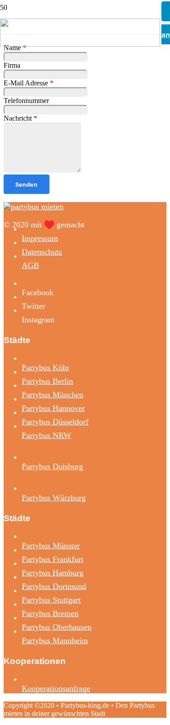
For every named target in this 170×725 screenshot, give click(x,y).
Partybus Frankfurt (52, 559)
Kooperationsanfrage (56, 688)
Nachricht (20, 118)
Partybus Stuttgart (51, 599)
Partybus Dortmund (54, 586)
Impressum (40, 238)
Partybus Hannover (53, 408)
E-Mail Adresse (28, 83)
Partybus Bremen (50, 613)
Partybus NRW (46, 435)
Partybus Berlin (47, 381)
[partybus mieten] (80, 44)
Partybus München (52, 394)
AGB (30, 265)
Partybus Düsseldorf (55, 421)
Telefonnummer (26, 100)
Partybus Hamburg (52, 572)
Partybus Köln (45, 367)
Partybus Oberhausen (57, 626)
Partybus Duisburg (52, 466)
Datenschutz (42, 251)
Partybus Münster (51, 545)
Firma (12, 65)
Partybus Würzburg (54, 497)
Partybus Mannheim (55, 640)
